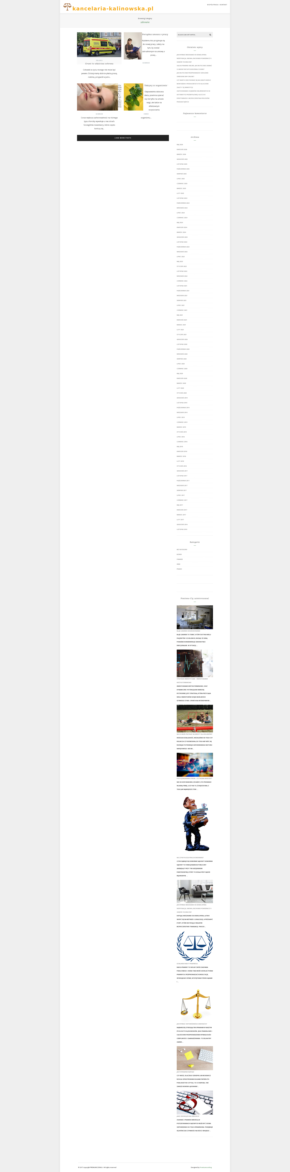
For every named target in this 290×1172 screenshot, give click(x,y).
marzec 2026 (181, 154)
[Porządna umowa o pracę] (133, 59)
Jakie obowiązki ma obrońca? (188, 1116)
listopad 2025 (182, 164)
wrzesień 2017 (182, 485)
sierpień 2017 (181, 490)
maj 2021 (180, 315)
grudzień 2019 (182, 398)
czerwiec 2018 (182, 442)
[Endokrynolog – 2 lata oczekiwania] (97, 111)
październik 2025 (183, 169)
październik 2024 (183, 203)
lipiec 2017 (181, 495)
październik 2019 (183, 408)
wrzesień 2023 (182, 252)
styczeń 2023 (182, 266)
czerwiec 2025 (182, 184)
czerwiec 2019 (182, 422)
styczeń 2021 (182, 335)
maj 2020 (180, 373)
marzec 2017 (181, 515)
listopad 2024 (182, 198)
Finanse (180, 559)
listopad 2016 (182, 529)
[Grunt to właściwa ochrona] (99, 57)
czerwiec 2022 (182, 281)
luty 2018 (180, 461)
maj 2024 (180, 222)
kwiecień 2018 (182, 451)
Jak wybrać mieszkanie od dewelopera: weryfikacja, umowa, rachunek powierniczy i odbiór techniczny (194, 58)
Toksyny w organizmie (155, 85)
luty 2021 (180, 330)
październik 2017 (183, 481)
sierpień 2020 (181, 359)
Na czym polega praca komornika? (190, 858)
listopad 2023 (182, 242)
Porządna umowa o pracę (155, 34)
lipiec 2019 (181, 417)
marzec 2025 (181, 188)
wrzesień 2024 (182, 208)
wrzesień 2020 (182, 354)
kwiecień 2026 (182, 149)
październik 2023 (183, 247)
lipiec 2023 (181, 257)
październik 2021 (183, 291)
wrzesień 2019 (182, 412)
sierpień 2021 (181, 300)
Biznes (146, 63)
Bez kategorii (182, 549)
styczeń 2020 (182, 393)
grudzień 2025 (182, 159)
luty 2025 (180, 193)
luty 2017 (180, 520)
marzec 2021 (181, 325)
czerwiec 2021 (182, 310)
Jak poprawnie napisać (185, 1072)
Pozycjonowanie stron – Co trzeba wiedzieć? (194, 778)
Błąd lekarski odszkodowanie (188, 631)
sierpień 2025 (181, 174)
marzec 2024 (181, 232)
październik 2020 (183, 349)
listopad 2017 (182, 476)
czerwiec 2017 (182, 500)
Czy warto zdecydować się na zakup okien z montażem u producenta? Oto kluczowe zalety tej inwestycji (194, 83)
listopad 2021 (182, 286)
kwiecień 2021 (182, 320)
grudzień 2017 (182, 471)
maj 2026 (180, 145)
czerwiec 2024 (182, 218)
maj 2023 (180, 261)
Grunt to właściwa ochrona (99, 63)
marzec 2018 (181, 456)
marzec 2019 (181, 427)
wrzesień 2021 (182, 296)
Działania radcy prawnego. (187, 964)
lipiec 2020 (181, 364)
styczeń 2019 (182, 432)
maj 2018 (180, 447)
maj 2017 (180, 505)
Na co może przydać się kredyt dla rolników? (194, 734)
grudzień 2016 (182, 524)
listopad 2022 (182, 271)
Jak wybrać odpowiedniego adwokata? (192, 1024)
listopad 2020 (182, 344)
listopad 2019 (182, 403)
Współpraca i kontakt (217, 5)
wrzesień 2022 (182, 276)
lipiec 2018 (181, 437)
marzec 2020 (181, 383)
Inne (146, 114)
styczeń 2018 (182, 466)
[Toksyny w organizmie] (133, 111)
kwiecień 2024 (182, 227)
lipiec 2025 (181, 179)
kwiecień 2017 (182, 510)
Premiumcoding (206, 1167)
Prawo (99, 61)
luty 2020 (180, 388)
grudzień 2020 (182, 339)
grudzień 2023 (182, 237)
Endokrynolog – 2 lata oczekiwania (120, 96)
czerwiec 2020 (182, 369)
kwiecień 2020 (182, 378)
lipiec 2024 (181, 213)
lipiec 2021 (181, 305)
